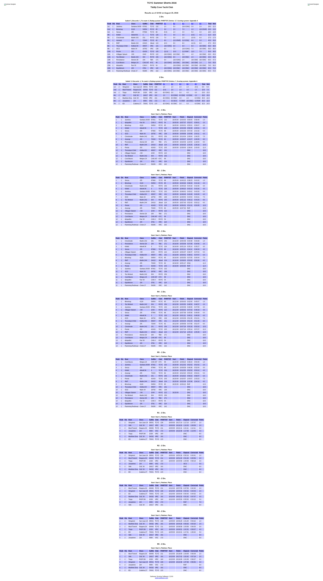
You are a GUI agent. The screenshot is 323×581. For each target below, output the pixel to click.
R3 (183, 23)
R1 (165, 23)
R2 (174, 23)
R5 (200, 23)
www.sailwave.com (161, 578)
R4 (192, 23)
